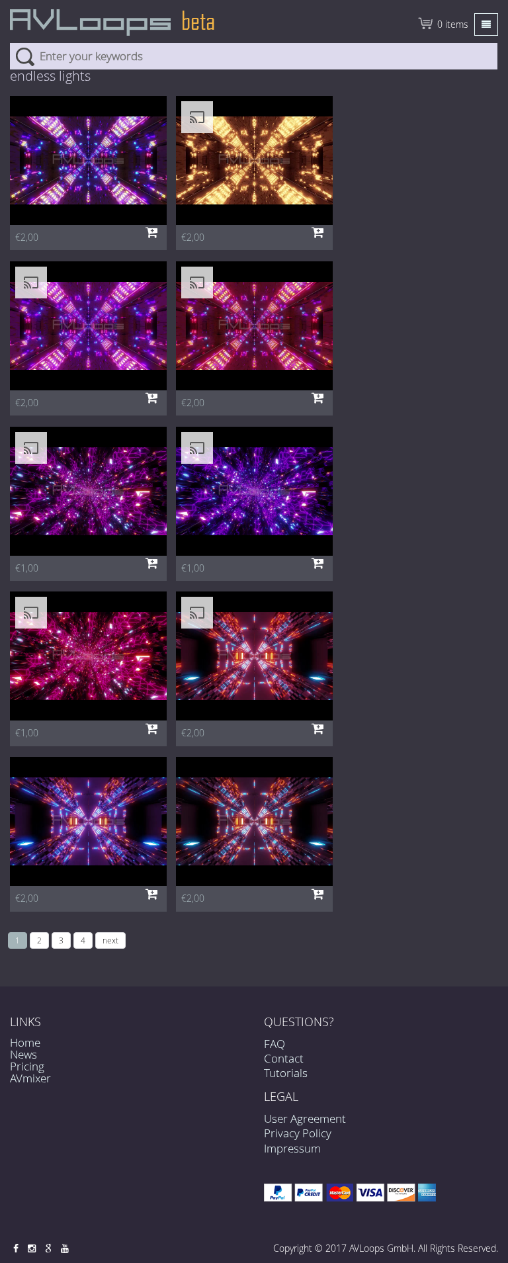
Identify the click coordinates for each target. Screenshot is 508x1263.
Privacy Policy (297, 1133)
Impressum (292, 1148)
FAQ (274, 1043)
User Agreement (305, 1118)
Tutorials (286, 1072)
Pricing (27, 1066)
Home (25, 1042)
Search (25, 56)
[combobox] (253, 56)
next (110, 940)
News (23, 1054)
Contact (284, 1058)
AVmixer (30, 1078)
